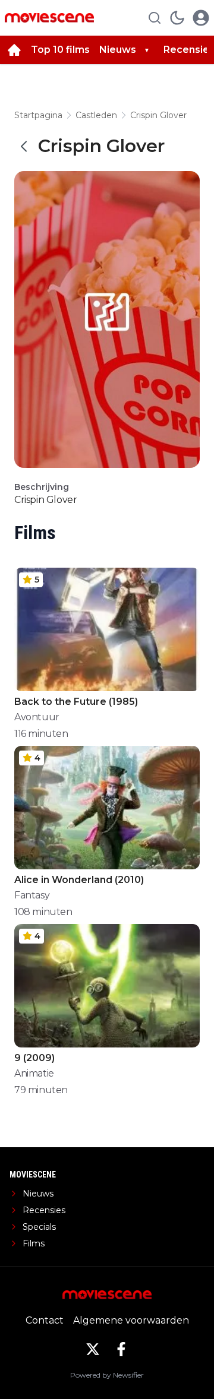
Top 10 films (60, 49)
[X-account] (93, 1349)
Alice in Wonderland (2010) (79, 879)
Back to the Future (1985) (76, 701)
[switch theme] (177, 18)
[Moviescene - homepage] (49, 17)
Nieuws (117, 49)
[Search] (154, 18)
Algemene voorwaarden (131, 1320)
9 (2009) (34, 1058)
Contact (45, 1320)
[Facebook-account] (121, 1349)
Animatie (34, 1073)
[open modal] (201, 18)
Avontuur (36, 717)
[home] (14, 50)
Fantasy (31, 895)
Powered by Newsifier (107, 1374)
